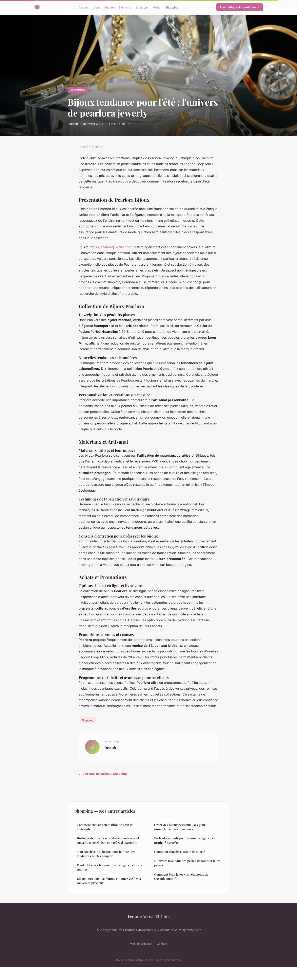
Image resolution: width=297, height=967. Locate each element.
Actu (96, 7)
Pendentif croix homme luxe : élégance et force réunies (110, 867)
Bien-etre (125, 7)
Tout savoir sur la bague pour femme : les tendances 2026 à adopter (106, 854)
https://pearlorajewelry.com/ (111, 247)
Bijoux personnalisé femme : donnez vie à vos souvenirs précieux (109, 881)
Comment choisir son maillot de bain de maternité (105, 827)
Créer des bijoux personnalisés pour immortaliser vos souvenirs (179, 827)
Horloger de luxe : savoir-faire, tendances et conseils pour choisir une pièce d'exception (108, 840)
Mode (156, 7)
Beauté (109, 7)
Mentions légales (141, 943)
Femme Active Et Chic (149, 916)
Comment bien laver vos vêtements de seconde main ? (181, 876)
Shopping (171, 7)
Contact (162, 943)
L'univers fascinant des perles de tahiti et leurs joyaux (187, 863)
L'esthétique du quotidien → (239, 7)
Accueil (83, 7)
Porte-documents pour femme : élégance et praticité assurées (184, 840)
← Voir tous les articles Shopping (103, 774)
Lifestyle (142, 7)
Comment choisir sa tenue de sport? (179, 852)
